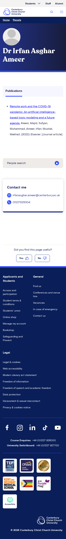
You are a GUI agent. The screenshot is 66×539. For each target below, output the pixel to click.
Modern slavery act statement (20, 375)
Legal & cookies (11, 362)
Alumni (59, 3)
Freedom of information (16, 381)
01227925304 (21, 202)
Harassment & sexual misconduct (21, 401)
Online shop (9, 317)
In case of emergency (45, 309)
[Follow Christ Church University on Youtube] (58, 431)
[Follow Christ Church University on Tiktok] (45, 431)
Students (30, 3)
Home (6, 20)
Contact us (39, 315)
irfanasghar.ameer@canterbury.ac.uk (36, 195)
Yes (21, 258)
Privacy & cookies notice (16, 407)
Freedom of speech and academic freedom (27, 388)
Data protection (12, 394)
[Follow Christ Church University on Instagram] (19, 431)
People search (16, 163)
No (39, 258)
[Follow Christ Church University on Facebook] (7, 431)
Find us (37, 286)
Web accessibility (12, 368)
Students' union (11, 310)
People (17, 20)
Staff (48, 3)
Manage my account (14, 323)
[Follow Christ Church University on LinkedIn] (32, 431)
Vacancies (39, 302)
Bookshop (8, 330)
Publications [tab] (13, 90)
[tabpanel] (33, 120)
